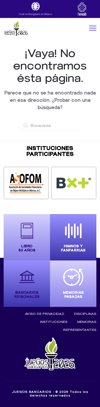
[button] (92, 28)
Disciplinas (85, 314)
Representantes (79, 330)
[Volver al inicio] (16, 28)
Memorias (86, 322)
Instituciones (53, 322)
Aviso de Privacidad (44, 314)
